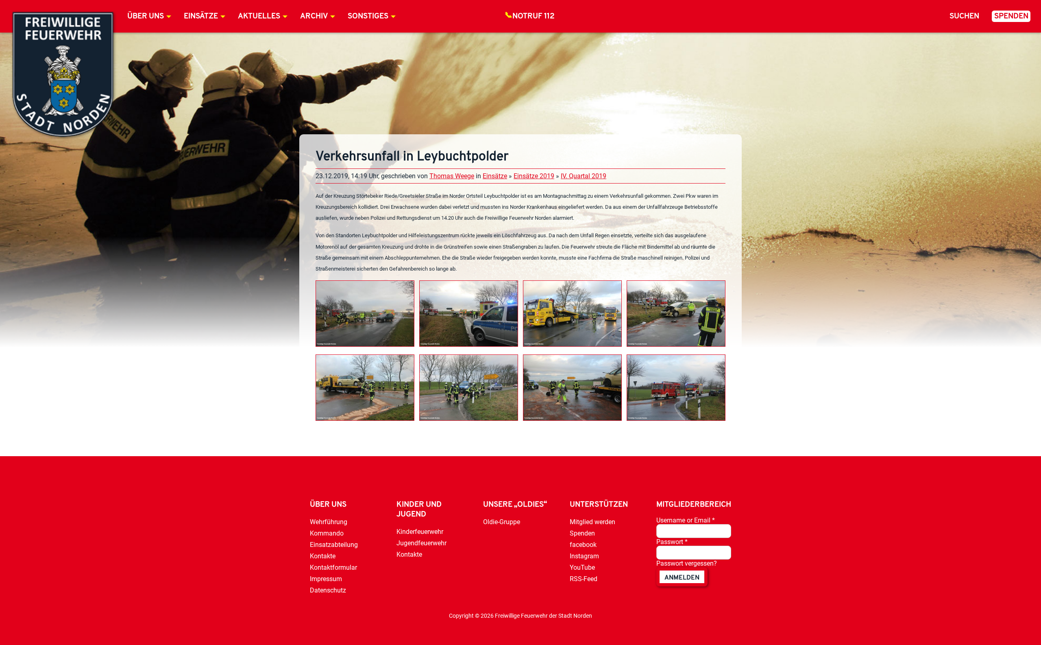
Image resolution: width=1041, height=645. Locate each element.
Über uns (145, 16)
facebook (583, 545)
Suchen (964, 16)
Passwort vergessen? (686, 563)
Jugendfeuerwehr (421, 543)
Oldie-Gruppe (501, 522)
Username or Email (685, 520)
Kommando (327, 533)
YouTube (582, 567)
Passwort (672, 542)
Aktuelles (259, 16)
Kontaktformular (333, 567)
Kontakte (322, 556)
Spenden (1011, 16)
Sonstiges (368, 16)
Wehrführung (328, 522)
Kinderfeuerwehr (419, 532)
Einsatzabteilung (334, 545)
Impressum (326, 579)
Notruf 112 (533, 16)
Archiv (314, 16)
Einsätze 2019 (534, 176)
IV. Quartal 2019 (583, 176)
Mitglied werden (592, 522)
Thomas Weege (451, 176)
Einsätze (201, 16)
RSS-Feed (583, 579)
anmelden (681, 578)
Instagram (584, 556)
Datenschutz (328, 590)
